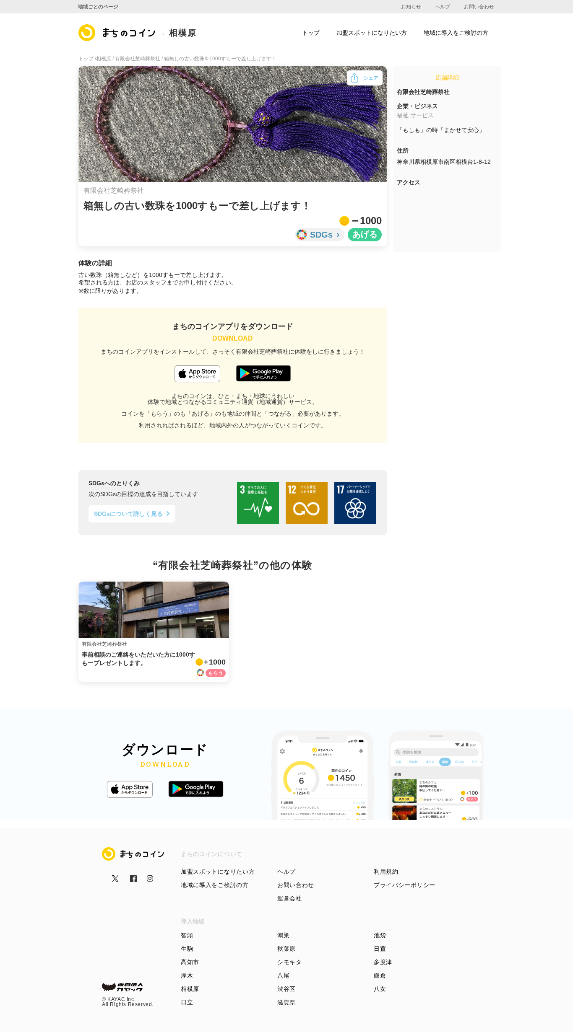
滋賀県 (286, 1002)
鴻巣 (283, 935)
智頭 (187, 935)
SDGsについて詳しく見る (128, 513)
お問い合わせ (295, 885)
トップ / (87, 59)
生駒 (187, 948)
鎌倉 (380, 975)
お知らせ (411, 7)
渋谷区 (286, 988)
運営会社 (289, 898)
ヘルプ (286, 871)
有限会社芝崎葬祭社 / (139, 59)
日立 (187, 1002)
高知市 (190, 962)
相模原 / (105, 59)
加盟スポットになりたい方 (218, 871)
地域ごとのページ (98, 7)
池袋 (380, 935)
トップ (311, 32)
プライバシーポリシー (404, 885)
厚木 (187, 975)
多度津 (383, 962)
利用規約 (386, 871)
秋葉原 (286, 948)
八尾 (283, 975)
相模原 (190, 988)
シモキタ (289, 962)
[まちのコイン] (117, 32)
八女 (380, 988)
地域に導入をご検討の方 (215, 885)
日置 (380, 948)
